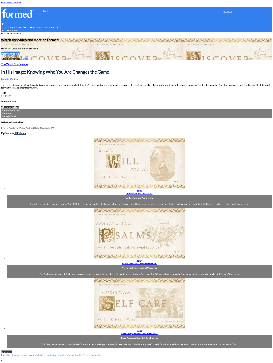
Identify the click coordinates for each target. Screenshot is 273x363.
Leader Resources (29, 354)
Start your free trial (10, 53)
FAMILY (39, 27)
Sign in (57, 27)
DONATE (228, 12)
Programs (11, 27)
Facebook (6, 107)
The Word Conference (14, 64)
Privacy (54, 354)
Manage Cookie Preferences (80, 354)
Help (41, 354)
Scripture (6, 95)
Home (4, 27)
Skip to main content (11, 2)
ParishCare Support (10, 354)
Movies (19, 27)
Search (45, 11)
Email (16, 107)
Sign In (16, 30)
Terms (47, 354)
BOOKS (26, 27)
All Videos (20, 133)
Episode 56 (6, 79)
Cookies (62, 354)
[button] (3, 24)
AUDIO (33, 27)
